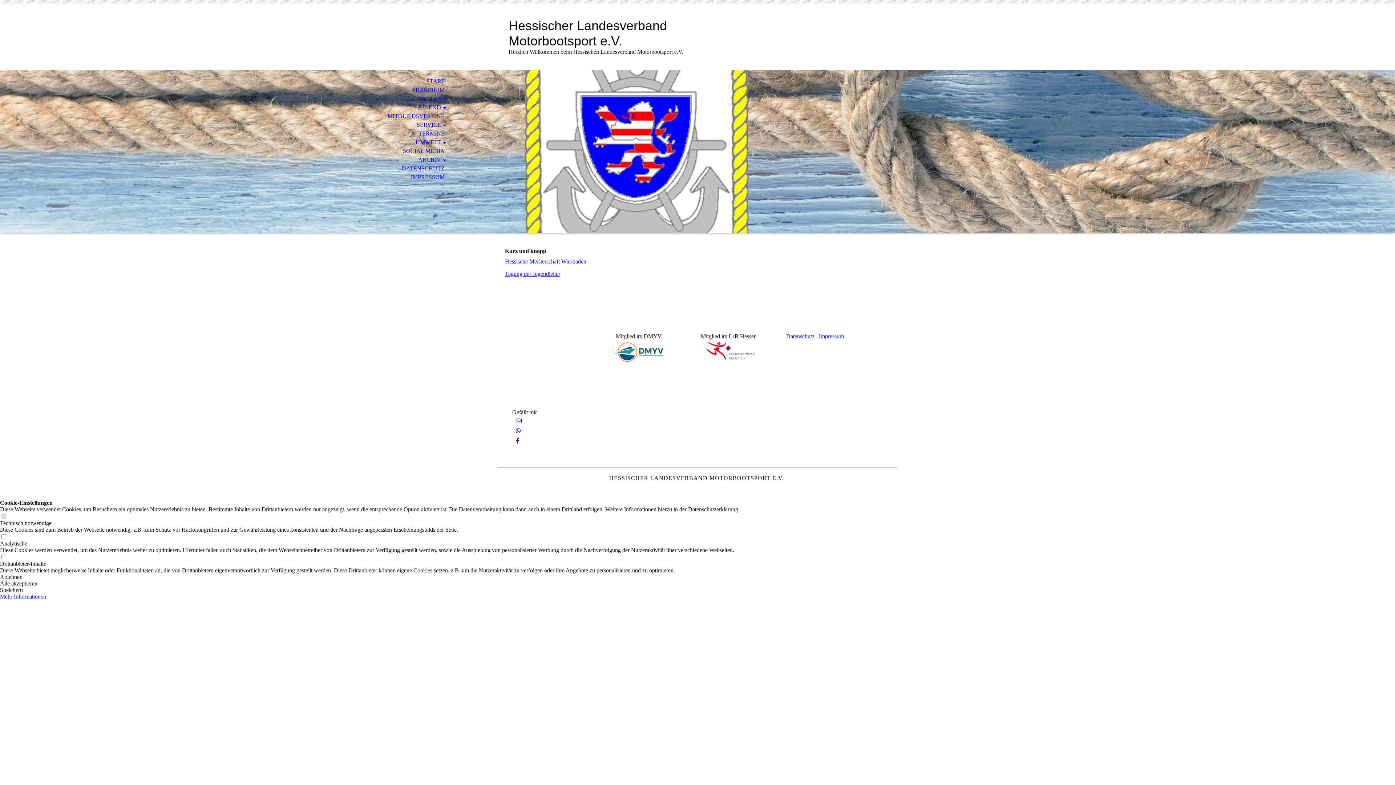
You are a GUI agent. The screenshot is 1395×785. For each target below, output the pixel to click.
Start (435, 81)
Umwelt (428, 142)
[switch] (3, 517)
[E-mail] (519, 421)
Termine (431, 133)
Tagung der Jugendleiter (532, 274)
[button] (370, 577)
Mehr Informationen (23, 596)
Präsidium (428, 90)
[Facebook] (517, 441)
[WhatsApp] (518, 431)
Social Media (424, 151)
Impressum (428, 177)
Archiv (429, 160)
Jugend (429, 107)
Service (429, 125)
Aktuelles (424, 99)
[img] (697, 151)
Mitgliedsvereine (416, 116)
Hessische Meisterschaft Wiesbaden (545, 261)
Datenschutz (423, 168)
